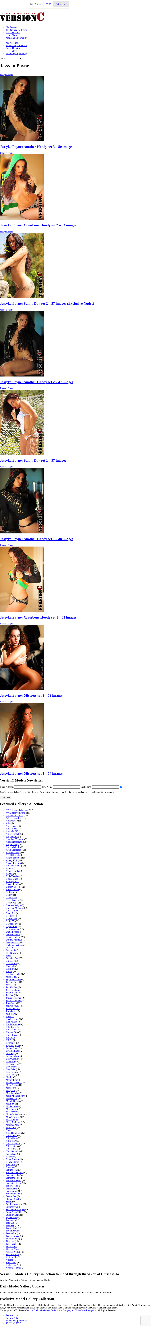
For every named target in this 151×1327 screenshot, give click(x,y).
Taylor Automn (13, 1230)
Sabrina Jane (12, 1170)
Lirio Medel (11, 1066)
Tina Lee (10, 1241)
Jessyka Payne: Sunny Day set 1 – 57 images (33, 460)
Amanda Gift (12, 831)
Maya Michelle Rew (15, 1096)
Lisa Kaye (10, 1074)
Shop (14, 35)
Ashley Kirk (11, 860)
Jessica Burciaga (13, 998)
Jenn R (9, 984)
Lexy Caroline (12, 1058)
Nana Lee (10, 1130)
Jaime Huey (11, 976)
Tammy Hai (11, 1220)
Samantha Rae (12, 1178)
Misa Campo (12, 1119)
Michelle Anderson (15, 1114)
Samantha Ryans (13, 1180)
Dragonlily (11, 950)
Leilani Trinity (12, 1056)
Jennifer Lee (11, 987)
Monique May (12, 1125)
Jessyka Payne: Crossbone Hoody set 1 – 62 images (38, 617)
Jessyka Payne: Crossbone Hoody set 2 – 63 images (38, 225)
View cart (60, 4)
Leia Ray (10, 1053)
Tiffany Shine (12, 1238)
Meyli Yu (10, 1103)
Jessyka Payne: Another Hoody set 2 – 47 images (36, 382)
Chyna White (12, 910)
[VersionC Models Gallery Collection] (22, 20)
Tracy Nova (11, 1246)
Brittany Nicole (13, 887)
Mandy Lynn (12, 1080)
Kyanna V (11, 1043)
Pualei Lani (11, 1154)
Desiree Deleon (13, 937)
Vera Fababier (12, 1254)
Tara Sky (10, 1225)
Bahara (9, 873)
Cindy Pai (10, 913)
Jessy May (11, 1003)
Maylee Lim (11, 1098)
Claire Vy (10, 921)
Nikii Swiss (11, 1135)
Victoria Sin (11, 1257)
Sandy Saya (11, 1188)
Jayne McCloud (13, 979)
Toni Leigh (11, 1244)
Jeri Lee (9, 995)
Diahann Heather (14, 945)
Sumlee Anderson (14, 1204)
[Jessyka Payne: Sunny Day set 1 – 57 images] (22, 454)
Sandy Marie (12, 1185)
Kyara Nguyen (13, 1045)
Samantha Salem (13, 1183)
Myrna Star (11, 1127)
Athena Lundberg (14, 865)
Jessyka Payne (6, 74)
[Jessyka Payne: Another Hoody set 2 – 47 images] (22, 375)
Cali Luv (10, 892)
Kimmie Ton (12, 1032)
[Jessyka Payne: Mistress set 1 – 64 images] (22, 767)
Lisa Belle (10, 1069)
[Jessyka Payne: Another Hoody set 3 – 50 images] (22, 140)
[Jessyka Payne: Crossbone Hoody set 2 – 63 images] (22, 219)
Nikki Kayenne (13, 1143)
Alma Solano (12, 828)
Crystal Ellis (11, 926)
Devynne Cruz (13, 942)
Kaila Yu (10, 1016)
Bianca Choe (12, 879)
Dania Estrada (12, 932)
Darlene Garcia (13, 934)
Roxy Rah (10, 1164)
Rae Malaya (11, 1156)
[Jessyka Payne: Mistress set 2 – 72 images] (22, 689)
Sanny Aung (12, 1191)
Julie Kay (10, 1014)
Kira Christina (12, 1035)
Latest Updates (13, 32)
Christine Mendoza (15, 908)
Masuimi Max (12, 1093)
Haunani (10, 966)
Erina (8, 955)
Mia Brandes (12, 1106)
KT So (9, 1040)
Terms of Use (12, 1315)
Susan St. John (13, 1215)
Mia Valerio (11, 1111)
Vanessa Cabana (13, 1249)
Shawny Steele (13, 1199)
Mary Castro (12, 1085)
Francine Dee (12, 958)
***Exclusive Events (16, 812)
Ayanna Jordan (13, 871)
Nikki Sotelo (12, 1146)
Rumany (10, 1167)
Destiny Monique (14, 939)
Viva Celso (11, 1262)
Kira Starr (10, 1037)
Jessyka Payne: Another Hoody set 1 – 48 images (36, 539)
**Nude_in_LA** (14, 815)
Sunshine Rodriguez (15, 1209)
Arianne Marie (12, 852)
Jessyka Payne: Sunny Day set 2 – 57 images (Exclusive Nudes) (47, 303)
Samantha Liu (12, 1175)
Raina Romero (12, 1159)
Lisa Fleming (12, 1072)
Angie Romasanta (14, 842)
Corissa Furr (11, 924)
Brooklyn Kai (12, 889)
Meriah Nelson (13, 1101)
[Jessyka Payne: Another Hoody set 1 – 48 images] (22, 532)
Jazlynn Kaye (12, 982)
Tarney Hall (11, 1228)
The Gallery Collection (16, 30)
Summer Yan (12, 1207)
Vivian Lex (11, 1265)
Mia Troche (11, 1109)
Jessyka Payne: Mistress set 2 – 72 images (31, 695)
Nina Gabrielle (13, 1151)
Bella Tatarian (12, 876)
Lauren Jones (12, 1048)
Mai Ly (9, 1077)
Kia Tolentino (12, 1024)
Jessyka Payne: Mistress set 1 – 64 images (31, 773)
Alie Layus (11, 826)
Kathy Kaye (11, 1021)
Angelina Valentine (15, 839)
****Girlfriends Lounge (17, 810)
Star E (9, 1201)
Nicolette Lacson (14, 1133)
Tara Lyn (10, 1222)
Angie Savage (12, 844)
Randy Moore (12, 1162)
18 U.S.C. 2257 (13, 1323)
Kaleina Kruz (12, 1019)
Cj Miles (10, 916)
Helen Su (10, 969)
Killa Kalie (11, 1027)
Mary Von (10, 1090)
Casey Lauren (12, 900)
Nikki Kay (11, 1140)
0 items (38, 4)
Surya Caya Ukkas (14, 1212)
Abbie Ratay (12, 820)
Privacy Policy (12, 1318)
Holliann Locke (13, 974)
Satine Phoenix (13, 1193)
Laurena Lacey (13, 1051)
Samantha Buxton (14, 1172)
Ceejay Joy (11, 902)
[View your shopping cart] (31, 4)
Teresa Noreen (12, 1236)
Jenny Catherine (13, 990)
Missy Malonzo (13, 1122)
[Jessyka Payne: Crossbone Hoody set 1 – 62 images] (22, 611)
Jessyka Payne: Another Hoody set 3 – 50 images (36, 147)
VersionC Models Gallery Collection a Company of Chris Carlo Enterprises (61, 1310)
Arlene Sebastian (14, 857)
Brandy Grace (12, 881)
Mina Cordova (12, 1117)
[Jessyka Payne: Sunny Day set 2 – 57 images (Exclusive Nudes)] (22, 297)
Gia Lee (9, 961)
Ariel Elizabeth (13, 855)
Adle (8, 823)
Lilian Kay (11, 1061)
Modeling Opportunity (16, 38)
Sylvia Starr (11, 1217)
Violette (9, 1260)
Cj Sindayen (11, 918)
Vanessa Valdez (13, 1252)
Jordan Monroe (13, 1008)
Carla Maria (11, 897)
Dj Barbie (10, 947)
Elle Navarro (12, 953)
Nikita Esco (11, 1138)
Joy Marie (10, 1011)
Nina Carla (11, 1148)
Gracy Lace (11, 963)
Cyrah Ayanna (12, 929)
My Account (12, 27)
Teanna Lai (11, 1233)
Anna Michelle (13, 847)
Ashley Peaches (13, 863)
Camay (9, 894)
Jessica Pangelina (14, 1000)
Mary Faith (11, 1088)
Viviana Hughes (13, 1267)
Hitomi (9, 971)
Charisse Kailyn (13, 905)
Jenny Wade (11, 992)
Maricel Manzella (14, 1082)
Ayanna (9, 868)
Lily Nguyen (12, 1064)
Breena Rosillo (13, 884)
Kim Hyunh (11, 1029)
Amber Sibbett (12, 834)
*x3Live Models (13, 818)
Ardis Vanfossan (13, 850)
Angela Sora (12, 836)
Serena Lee (11, 1196)
